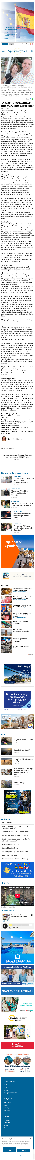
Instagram (7, 1120)
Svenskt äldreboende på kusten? (15, 832)
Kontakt (6, 1105)
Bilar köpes (7, 823)
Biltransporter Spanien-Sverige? (15, 859)
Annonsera (7, 1110)
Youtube (6, 1128)
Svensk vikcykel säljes (11, 844)
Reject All (24, 1150)
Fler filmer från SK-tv (8, 907)
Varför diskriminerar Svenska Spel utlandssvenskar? (16, 840)
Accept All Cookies (9, 1149)
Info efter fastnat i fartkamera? (15, 835)
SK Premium (7, 1085)
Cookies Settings (16, 1155)
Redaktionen (7, 1102)
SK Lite (6, 1090)
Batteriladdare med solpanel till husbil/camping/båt (15, 827)
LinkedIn (6, 1125)
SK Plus (6, 1087)
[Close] (31, 1139)
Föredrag (6, 1108)
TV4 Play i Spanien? (10, 855)
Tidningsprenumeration (10, 1093)
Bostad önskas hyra (10, 848)
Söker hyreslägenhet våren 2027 (15, 852)
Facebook (7, 1123)
